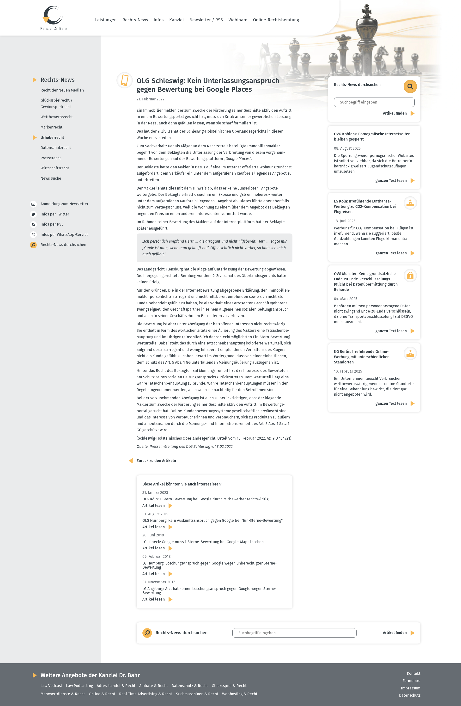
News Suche (51, 178)
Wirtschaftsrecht (55, 168)
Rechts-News (135, 20)
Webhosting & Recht (239, 694)
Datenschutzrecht (56, 147)
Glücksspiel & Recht (229, 685)
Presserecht (51, 158)
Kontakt (413, 673)
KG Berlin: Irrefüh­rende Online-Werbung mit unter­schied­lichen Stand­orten (361, 356)
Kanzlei (176, 20)
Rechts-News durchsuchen (63, 244)
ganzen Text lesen (391, 180)
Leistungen (106, 20)
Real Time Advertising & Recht (145, 694)
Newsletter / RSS (206, 20)
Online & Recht (102, 694)
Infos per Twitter (55, 214)
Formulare (411, 680)
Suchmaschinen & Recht (197, 694)
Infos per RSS (52, 224)
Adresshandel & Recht (116, 685)
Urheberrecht (52, 137)
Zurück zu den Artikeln (156, 460)
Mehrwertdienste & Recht (63, 694)
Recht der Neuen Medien (62, 90)
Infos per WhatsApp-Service (65, 234)
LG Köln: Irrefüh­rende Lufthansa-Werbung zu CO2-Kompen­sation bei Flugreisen (365, 206)
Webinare (238, 20)
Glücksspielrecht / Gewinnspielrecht (57, 103)
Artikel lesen (153, 505)
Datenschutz (409, 695)
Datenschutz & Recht (190, 685)
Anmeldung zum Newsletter (64, 204)
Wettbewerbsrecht (57, 117)
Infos (159, 20)
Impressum (410, 688)
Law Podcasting (79, 685)
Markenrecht (51, 127)
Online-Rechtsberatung (276, 20)
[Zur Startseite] (54, 18)
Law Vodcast (51, 685)
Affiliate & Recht (153, 685)
